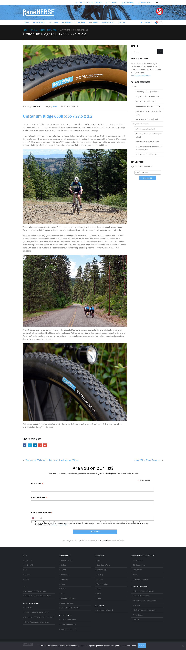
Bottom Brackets (67, 560)
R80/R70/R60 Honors (68, 629)
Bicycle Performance (141, 124)
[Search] (160, 51)
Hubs (63, 584)
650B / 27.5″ (29, 565)
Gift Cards (93, 22)
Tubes (27, 579)
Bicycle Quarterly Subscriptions (144, 601)
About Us (28, 608)
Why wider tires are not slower (147, 96)
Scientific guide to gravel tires (147, 92)
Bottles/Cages (102, 570)
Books (135, 574)
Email (45, 445)
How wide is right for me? (145, 101)
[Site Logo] (39, 12)
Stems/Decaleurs (67, 603)
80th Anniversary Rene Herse (36, 591)
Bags (98, 560)
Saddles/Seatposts (68, 598)
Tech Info (113, 2)
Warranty (136, 605)
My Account (145, 2)
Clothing (100, 574)
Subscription (137, 560)
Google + (40, 445)
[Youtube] (157, 2)
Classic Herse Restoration (70, 608)
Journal (122, 22)
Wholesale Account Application (144, 610)
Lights (99, 589)
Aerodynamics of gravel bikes (147, 142)
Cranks (63, 570)
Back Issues (137, 570)
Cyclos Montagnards (68, 624)
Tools (99, 598)
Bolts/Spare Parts (103, 565)
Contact (147, 22)
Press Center (138, 615)
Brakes (63, 565)
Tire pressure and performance (148, 106)
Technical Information (141, 596)
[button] (161, 22)
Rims (62, 593)
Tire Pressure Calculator (89, 2)
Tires (55, 106)
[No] (183, 645)
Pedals (63, 589)
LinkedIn (35, 445)
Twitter (30, 445)
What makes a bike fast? (145, 129)
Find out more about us (140, 75)
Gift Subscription (139, 565)
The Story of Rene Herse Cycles (36, 612)
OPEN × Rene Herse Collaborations (38, 596)
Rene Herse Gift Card (105, 610)
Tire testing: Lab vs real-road (147, 119)
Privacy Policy (63, 525)
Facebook (24, 445)
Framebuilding (102, 584)
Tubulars (28, 574)
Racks (99, 593)
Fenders (100, 579)
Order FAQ (128, 2)
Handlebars (65, 574)
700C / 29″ (28, 560)
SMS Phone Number (41, 513)
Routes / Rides (108, 22)
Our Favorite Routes (68, 620)
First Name (37, 484)
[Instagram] (161, 2)
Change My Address (140, 579)
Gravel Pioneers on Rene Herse (37, 622)
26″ (26, 570)
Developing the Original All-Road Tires (39, 617)
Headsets (64, 579)
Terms (54, 525)
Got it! (141, 646)
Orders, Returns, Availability (143, 591)
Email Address (39, 497)
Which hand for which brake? (147, 154)
